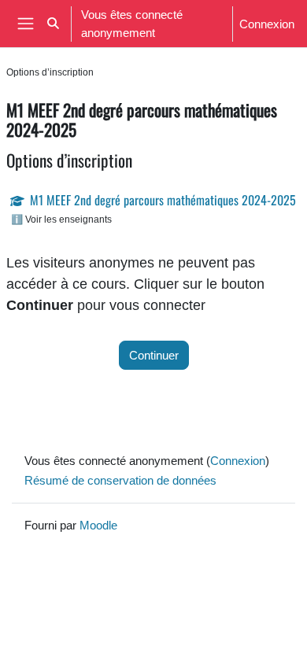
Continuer (154, 355)
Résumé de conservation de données (120, 480)
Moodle (98, 525)
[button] (53, 23)
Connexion (266, 23)
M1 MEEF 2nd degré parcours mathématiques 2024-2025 (163, 199)
